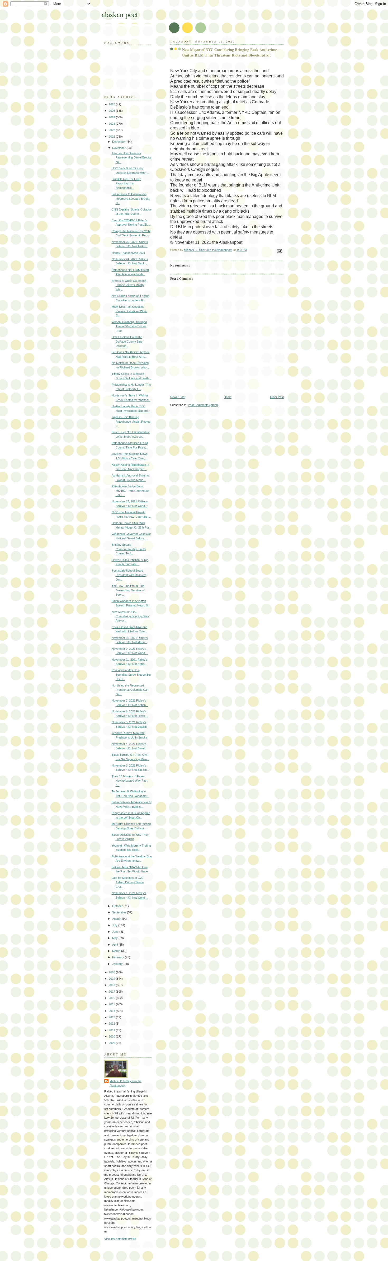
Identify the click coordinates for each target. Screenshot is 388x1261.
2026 (112, 104)
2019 (112, 978)
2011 (112, 1030)
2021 (112, 136)
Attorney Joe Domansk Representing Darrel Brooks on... (132, 158)
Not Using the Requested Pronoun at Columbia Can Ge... (130, 690)
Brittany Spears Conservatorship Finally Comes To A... (129, 549)
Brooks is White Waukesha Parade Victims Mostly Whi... (129, 285)
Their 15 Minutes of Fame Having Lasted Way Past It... (129, 781)
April (115, 944)
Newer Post (177, 397)
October (118, 906)
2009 (112, 1042)
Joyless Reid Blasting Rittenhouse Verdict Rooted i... (131, 421)
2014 (112, 1010)
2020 (112, 972)
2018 (112, 985)
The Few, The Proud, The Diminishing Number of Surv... (128, 590)
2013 (112, 1017)
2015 (112, 1004)
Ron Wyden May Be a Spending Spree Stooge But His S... (131, 674)
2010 (112, 1036)
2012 (112, 1023)
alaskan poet (120, 14)
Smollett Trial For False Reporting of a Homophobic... (126, 183)
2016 (112, 998)
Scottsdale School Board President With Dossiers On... (129, 575)
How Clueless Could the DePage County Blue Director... (127, 341)
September (119, 912)
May (115, 938)
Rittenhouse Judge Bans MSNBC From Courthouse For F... (130, 491)
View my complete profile (120, 1238)
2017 (112, 991)
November (119, 148)
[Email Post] (279, 250)
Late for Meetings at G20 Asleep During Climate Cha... (128, 882)
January (118, 963)
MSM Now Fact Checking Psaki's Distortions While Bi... (129, 311)
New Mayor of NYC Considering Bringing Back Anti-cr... (130, 616)
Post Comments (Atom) (203, 405)
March (116, 950)
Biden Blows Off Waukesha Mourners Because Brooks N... (131, 198)
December (119, 141)
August (117, 918)
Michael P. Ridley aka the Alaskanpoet (125, 1083)
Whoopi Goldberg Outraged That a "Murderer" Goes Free (129, 326)
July (115, 925)
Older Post (277, 397)
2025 (112, 110)
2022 (112, 130)
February (118, 957)
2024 (112, 117)
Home (227, 397)
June (115, 931)
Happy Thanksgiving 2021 (128, 252)
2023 (112, 123)
